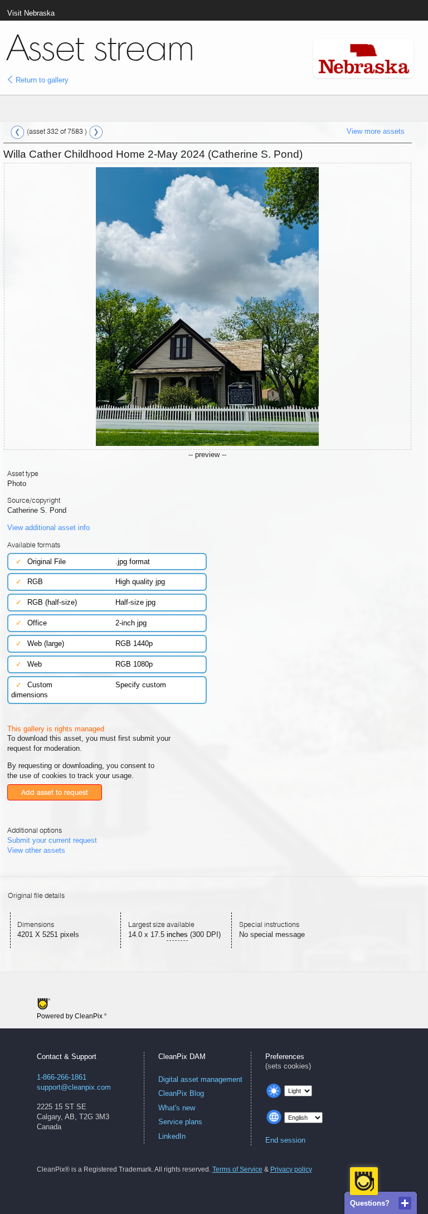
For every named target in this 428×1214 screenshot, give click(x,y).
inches (177, 934)
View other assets (36, 850)
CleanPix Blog (181, 1093)
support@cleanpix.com (74, 1087)
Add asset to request (54, 792)
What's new (176, 1108)
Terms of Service (237, 1169)
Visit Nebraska (31, 13)
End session (285, 1140)
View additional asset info (48, 527)
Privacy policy (291, 1169)
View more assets (376, 131)
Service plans (180, 1122)
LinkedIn (172, 1136)
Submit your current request (52, 840)
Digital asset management (200, 1079)
